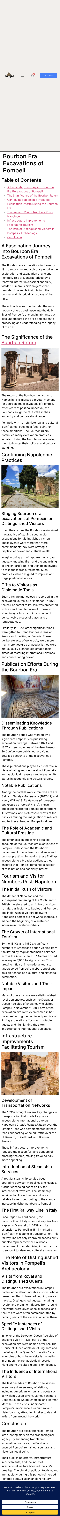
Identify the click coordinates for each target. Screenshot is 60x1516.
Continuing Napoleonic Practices (28, 199)
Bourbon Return (18, 342)
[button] (22, 75)
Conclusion (14, 237)
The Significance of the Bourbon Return (33, 195)
